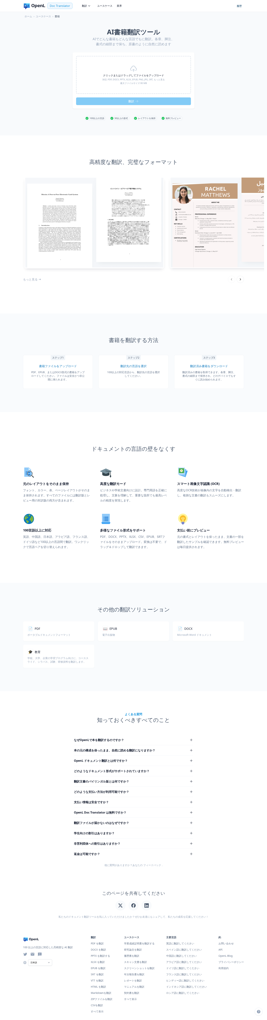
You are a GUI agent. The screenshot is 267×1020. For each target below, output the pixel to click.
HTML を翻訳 (98, 986)
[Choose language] (25, 962)
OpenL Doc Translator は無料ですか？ (100, 812)
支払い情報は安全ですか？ (91, 802)
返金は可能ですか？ (87, 854)
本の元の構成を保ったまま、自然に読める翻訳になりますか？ (114, 750)
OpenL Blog (226, 955)
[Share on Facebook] (133, 905)
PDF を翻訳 (97, 943)
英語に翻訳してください (180, 943)
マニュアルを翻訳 (134, 986)
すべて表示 (130, 999)
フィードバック (152, 865)
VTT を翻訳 (97, 980)
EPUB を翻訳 (98, 968)
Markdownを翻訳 (101, 993)
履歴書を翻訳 (131, 955)
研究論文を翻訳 (133, 949)
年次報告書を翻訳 (134, 974)
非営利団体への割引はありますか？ (97, 844)
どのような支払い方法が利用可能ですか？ (101, 792)
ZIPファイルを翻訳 (101, 999)
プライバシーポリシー (231, 962)
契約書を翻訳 (131, 993)
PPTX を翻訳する (100, 955)
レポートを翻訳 (133, 980)
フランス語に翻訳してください (184, 974)
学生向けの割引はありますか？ (94, 833)
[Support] (259, 1012)
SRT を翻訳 (97, 974)
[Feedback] (40, 954)
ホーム (28, 16)
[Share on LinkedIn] (146, 905)
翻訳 (84, 5)
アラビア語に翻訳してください (184, 962)
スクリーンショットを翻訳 (139, 968)
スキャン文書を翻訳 (135, 962)
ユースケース (104, 5)
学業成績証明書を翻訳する (139, 943)
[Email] (32, 954)
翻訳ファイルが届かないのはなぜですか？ (101, 823)
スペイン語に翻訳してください (184, 949)
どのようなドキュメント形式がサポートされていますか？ (111, 771)
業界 (119, 5)
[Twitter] (25, 954)
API (221, 949)
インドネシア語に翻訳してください (186, 986)
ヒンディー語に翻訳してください (185, 980)
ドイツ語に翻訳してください (182, 968)
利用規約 (224, 968)
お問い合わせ (226, 943)
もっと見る (30, 279)
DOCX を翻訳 (98, 949)
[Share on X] (120, 905)
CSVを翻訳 (97, 1005)
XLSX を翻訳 (98, 962)
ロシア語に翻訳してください (182, 993)
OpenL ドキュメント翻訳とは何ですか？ (101, 761)
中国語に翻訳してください (181, 955)
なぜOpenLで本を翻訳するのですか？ (99, 740)
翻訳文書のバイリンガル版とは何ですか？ (101, 781)
